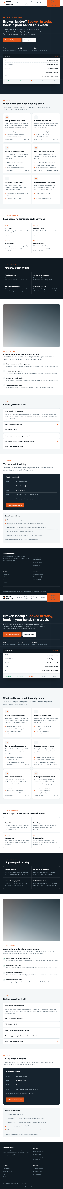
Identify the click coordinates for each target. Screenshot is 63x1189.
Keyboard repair (37, 559)
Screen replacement (38, 557)
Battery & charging (38, 562)
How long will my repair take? (14, 411)
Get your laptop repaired (12, 40)
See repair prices (29, 40)
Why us (32, 3)
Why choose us (7, 577)
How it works (26, 3)
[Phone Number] (21, 486)
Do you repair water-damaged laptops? (17, 436)
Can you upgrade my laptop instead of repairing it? (21, 441)
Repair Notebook (9, 3)
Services (19, 3)
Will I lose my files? (11, 429)
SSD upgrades (37, 565)
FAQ (37, 3)
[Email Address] (20, 490)
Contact (42, 3)
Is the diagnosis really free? (13, 424)
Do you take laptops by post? (14, 446)
